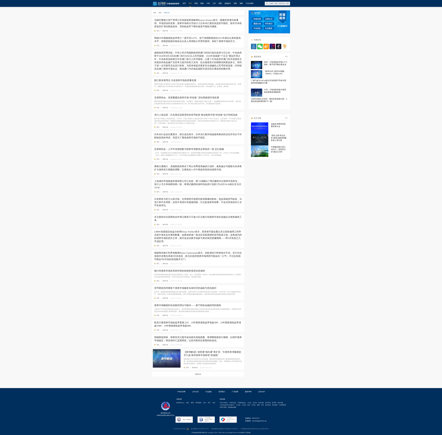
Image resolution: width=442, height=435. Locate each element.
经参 (248, 405)
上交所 (249, 402)
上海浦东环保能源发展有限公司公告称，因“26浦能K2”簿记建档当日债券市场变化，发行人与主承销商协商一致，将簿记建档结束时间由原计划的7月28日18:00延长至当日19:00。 (197, 184)
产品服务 (208, 392)
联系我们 (222, 392)
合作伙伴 (261, 392)
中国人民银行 (224, 402)
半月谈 (253, 405)
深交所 (255, 402)
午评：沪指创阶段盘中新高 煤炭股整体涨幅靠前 (275, 91)
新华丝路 (261, 402)
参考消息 (280, 402)
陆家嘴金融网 (232, 407)
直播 (220, 3)
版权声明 (248, 392)
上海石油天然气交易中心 (227, 405)
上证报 (244, 405)
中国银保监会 (242, 402)
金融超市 (227, 3)
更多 (286, 56)
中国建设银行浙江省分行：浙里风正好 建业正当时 (278, 149)
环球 (262, 405)
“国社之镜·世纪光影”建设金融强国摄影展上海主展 (278, 137)
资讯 (190, 3)
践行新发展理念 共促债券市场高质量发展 (175, 80)
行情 (208, 3)
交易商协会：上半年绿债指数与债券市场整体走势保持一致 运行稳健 (189, 149)
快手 (209, 402)
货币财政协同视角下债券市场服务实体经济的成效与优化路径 (185, 288)
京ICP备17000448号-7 (179, 429)
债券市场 (165, 31)
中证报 (238, 405)
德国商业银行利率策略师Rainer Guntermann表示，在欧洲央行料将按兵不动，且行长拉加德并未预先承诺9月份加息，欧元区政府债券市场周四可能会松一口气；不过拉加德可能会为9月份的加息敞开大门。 (198, 256)
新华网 (274, 402)
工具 (214, 3)
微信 (187, 402)
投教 (235, 3)
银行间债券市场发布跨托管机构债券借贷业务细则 (179, 270)
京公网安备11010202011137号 (200, 429)
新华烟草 (275, 405)
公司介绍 (195, 392)
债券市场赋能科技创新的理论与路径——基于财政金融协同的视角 (187, 305)
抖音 (204, 402)
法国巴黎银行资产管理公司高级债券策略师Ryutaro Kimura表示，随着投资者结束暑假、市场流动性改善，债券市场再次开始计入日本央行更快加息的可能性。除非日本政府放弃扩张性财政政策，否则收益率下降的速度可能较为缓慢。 (198, 23)
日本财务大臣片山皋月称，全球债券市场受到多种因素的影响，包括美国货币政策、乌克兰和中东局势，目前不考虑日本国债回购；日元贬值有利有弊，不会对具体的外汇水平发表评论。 (198, 202)
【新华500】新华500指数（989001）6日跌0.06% (274, 72)
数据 (202, 3)
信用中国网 (223, 407)
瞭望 (258, 405)
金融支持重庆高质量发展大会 (278, 125)
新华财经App (180, 402)
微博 (192, 402)
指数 (241, 3)
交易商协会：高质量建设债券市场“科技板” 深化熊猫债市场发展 (186, 97)
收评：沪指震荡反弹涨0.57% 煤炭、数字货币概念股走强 (275, 63)
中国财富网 (282, 405)
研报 (196, 3)
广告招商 (235, 392)
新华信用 (268, 402)
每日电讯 (268, 405)
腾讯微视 (198, 402)
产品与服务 (250, 3)
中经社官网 (181, 392)
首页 (184, 3)
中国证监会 (232, 402)
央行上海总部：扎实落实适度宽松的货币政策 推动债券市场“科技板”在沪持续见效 (195, 115)
